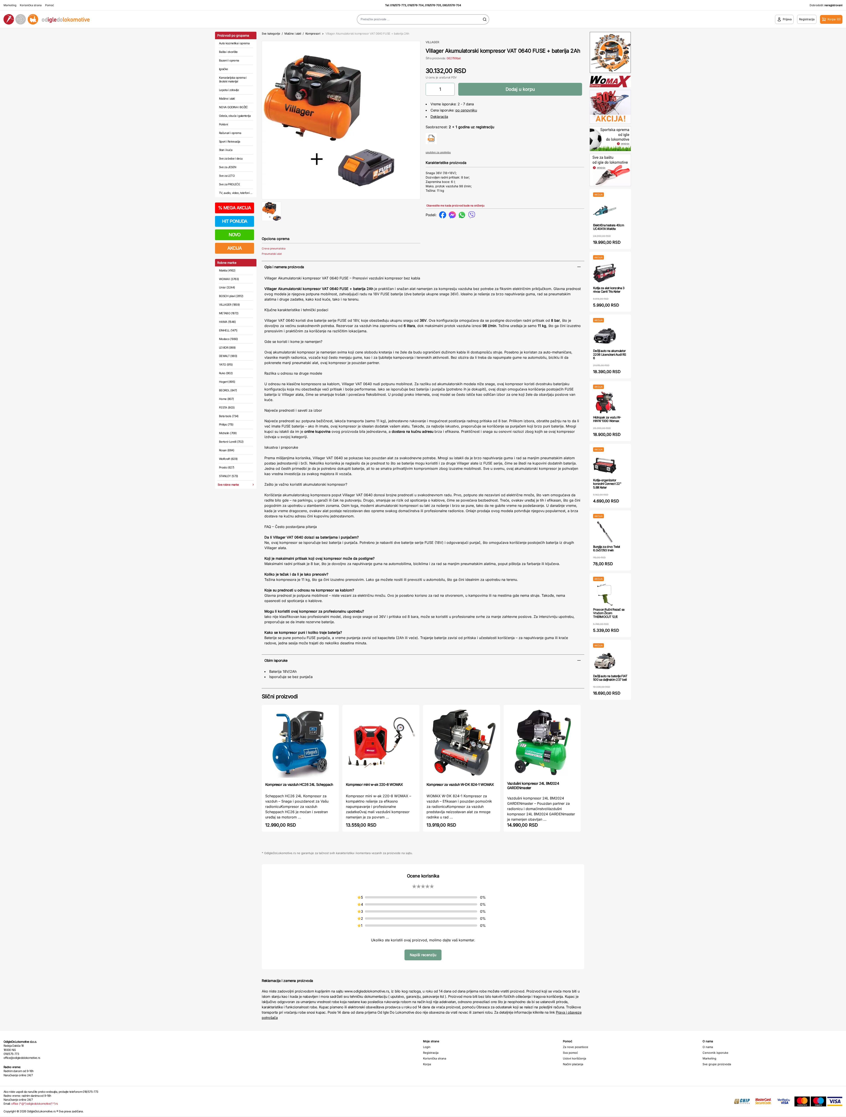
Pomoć (49, 5)
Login (426, 1047)
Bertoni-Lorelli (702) (231, 441)
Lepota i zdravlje (229, 90)
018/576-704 (415, 5)
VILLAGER (432, 42)
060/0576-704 (451, 5)
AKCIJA (234, 248)
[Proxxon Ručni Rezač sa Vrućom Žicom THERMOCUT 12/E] (604, 594)
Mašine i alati (227, 98)
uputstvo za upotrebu (438, 152)
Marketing (10, 5)
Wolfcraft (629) (228, 459)
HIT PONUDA (234, 221)
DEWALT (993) (228, 356)
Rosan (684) (226, 450)
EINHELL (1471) (228, 330)
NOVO (234, 234)
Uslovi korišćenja (574, 1058)
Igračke (223, 69)
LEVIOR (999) (227, 347)
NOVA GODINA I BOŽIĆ (233, 107)
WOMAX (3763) (229, 279)
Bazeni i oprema (229, 60)
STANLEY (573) (228, 476)
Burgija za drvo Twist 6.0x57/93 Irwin (606, 548)
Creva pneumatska (274, 248)
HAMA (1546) (227, 321)
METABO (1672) (229, 313)
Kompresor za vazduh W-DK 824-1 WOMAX (460, 784)
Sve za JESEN (227, 167)
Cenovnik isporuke (715, 1052)
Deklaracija (439, 116)
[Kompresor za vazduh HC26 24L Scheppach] (300, 743)
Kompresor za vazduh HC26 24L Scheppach (299, 784)
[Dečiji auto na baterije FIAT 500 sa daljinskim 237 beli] (604, 661)
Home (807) (226, 399)
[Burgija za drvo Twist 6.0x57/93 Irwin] (604, 531)
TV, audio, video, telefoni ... (235, 193)
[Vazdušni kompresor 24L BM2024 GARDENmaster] (542, 743)
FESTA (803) (227, 407)
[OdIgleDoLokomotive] (106, 19)
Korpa (427, 1064)
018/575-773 (398, 5)
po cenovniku (466, 110)
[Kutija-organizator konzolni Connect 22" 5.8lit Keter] (604, 465)
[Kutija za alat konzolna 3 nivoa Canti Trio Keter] (604, 272)
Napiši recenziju (423, 955)
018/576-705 (433, 5)
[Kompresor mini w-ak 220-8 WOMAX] (381, 743)
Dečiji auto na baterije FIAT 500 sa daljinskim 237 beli (610, 678)
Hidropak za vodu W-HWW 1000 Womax (607, 419)
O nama (708, 1047)
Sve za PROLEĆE (229, 184)
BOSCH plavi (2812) (231, 296)
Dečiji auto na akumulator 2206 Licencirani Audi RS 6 (609, 354)
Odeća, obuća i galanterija (234, 115)
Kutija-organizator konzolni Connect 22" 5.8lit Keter (607, 483)
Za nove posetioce (575, 1047)
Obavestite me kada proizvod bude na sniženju (455, 205)
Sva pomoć (570, 1052)
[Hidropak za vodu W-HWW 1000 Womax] (604, 402)
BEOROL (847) (228, 390)
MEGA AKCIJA (234, 207)
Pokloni (223, 124)
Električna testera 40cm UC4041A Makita (608, 227)
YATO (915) (226, 364)
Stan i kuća (225, 150)
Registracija (430, 1052)
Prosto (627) (226, 467)
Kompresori (312, 33)
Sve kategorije (271, 33)
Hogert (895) (227, 381)
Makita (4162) (227, 270)
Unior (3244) (227, 287)
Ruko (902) (226, 373)
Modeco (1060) (228, 339)
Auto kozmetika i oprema (234, 43)
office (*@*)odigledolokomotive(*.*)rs (34, 1103)
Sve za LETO (227, 175)
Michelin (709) (228, 433)
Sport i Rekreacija (229, 141)
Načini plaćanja (573, 1064)
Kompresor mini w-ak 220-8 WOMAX (374, 784)
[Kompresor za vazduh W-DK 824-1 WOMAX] (462, 743)
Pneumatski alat (272, 253)
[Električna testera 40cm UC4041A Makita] (604, 210)
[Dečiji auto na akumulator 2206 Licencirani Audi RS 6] (604, 335)
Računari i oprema (230, 133)
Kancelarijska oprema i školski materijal (233, 79)
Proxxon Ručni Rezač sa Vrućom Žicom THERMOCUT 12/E (609, 613)
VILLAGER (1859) (229, 304)
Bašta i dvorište (228, 52)
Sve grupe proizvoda (717, 1064)
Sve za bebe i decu (231, 158)
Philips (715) (226, 424)
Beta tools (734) (229, 416)
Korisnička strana (31, 5)
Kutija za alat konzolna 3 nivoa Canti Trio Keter (609, 290)
